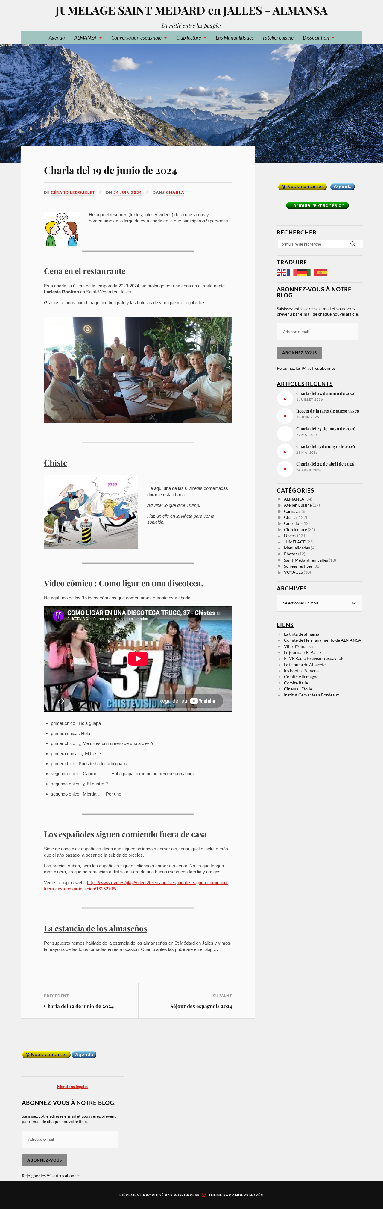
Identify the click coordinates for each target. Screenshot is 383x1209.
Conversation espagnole (136, 37)
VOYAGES (293, 572)
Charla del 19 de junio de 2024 (110, 169)
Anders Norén (248, 1195)
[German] (302, 271)
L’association (316, 37)
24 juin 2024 (127, 192)
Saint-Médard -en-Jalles (306, 560)
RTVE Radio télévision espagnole (314, 658)
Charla (175, 192)
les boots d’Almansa (302, 670)
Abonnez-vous (299, 352)
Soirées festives (298, 566)
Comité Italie (296, 682)
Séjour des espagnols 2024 (201, 1006)
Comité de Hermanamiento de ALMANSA (322, 640)
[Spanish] (322, 271)
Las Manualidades (235, 37)
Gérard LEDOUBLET (73, 192)
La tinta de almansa (301, 634)
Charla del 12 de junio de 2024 (79, 1006)
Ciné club (293, 523)
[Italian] (312, 271)
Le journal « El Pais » (302, 652)
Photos (290, 553)
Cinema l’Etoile (298, 688)
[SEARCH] (353, 244)
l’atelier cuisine (278, 37)
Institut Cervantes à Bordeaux (311, 694)
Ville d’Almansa (298, 646)
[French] (292, 271)
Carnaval (292, 511)
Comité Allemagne (301, 676)
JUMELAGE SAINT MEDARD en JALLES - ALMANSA (191, 10)
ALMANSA (85, 37)
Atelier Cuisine (298, 504)
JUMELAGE (295, 541)
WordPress (186, 1195)
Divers (290, 535)
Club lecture (188, 37)
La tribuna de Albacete (305, 664)
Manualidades (297, 547)
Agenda (57, 37)
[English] (282, 271)
